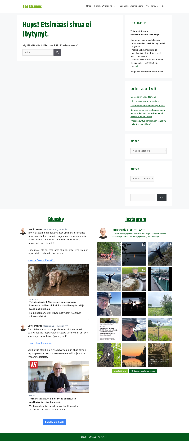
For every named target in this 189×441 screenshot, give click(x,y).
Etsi (161, 197)
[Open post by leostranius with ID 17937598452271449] (109, 329)
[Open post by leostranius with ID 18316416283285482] (160, 355)
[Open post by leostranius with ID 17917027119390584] (160, 329)
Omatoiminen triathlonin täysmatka (147, 105)
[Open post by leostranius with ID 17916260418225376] (160, 254)
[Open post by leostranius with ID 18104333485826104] (109, 355)
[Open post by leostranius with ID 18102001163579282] (109, 254)
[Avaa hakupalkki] (163, 6)
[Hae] (57, 52)
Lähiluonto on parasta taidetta (145, 101)
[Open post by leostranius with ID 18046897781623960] (134, 329)
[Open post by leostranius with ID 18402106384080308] (109, 304)
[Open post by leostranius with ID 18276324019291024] (134, 254)
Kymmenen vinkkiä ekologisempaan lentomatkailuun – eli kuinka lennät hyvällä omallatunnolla (147, 113)
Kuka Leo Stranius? (103, 6)
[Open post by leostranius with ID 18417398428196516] (109, 279)
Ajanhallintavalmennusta (131, 6)
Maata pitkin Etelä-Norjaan (143, 97)
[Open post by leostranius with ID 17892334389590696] (160, 279)
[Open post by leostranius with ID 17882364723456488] (160, 304)
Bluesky (56, 219)
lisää (136, 66)
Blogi (88, 6)
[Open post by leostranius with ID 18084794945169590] (134, 304)
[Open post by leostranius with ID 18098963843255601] (134, 279)
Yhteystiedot (152, 6)
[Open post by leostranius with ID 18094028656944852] (134, 355)
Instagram (135, 219)
